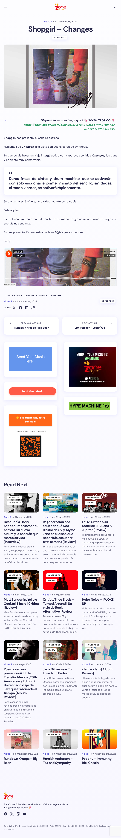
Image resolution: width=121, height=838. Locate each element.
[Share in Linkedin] (27, 308)
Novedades (60, 38)
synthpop (41, 296)
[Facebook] (6, 814)
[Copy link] (33, 308)
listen (7, 296)
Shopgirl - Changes (23, 296)
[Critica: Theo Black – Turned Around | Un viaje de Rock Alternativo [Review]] (60, 580)
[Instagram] (18, 814)
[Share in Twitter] (14, 308)
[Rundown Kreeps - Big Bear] (31, 326)
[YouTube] (24, 814)
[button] (6, 7)
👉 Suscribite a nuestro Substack (30, 419)
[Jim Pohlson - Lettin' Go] (89, 326)
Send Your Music (32, 391)
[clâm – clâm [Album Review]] (99, 650)
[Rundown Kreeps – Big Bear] (21, 739)
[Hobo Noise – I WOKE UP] (99, 580)
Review (51, 503)
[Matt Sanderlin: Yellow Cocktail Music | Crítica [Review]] (21, 580)
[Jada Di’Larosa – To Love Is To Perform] (60, 650)
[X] (12, 814)
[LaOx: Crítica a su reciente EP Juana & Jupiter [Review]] (99, 502)
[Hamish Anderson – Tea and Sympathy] (60, 739)
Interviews (15, 497)
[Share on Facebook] (20, 308)
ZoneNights (55, 296)
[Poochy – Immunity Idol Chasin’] (99, 739)
